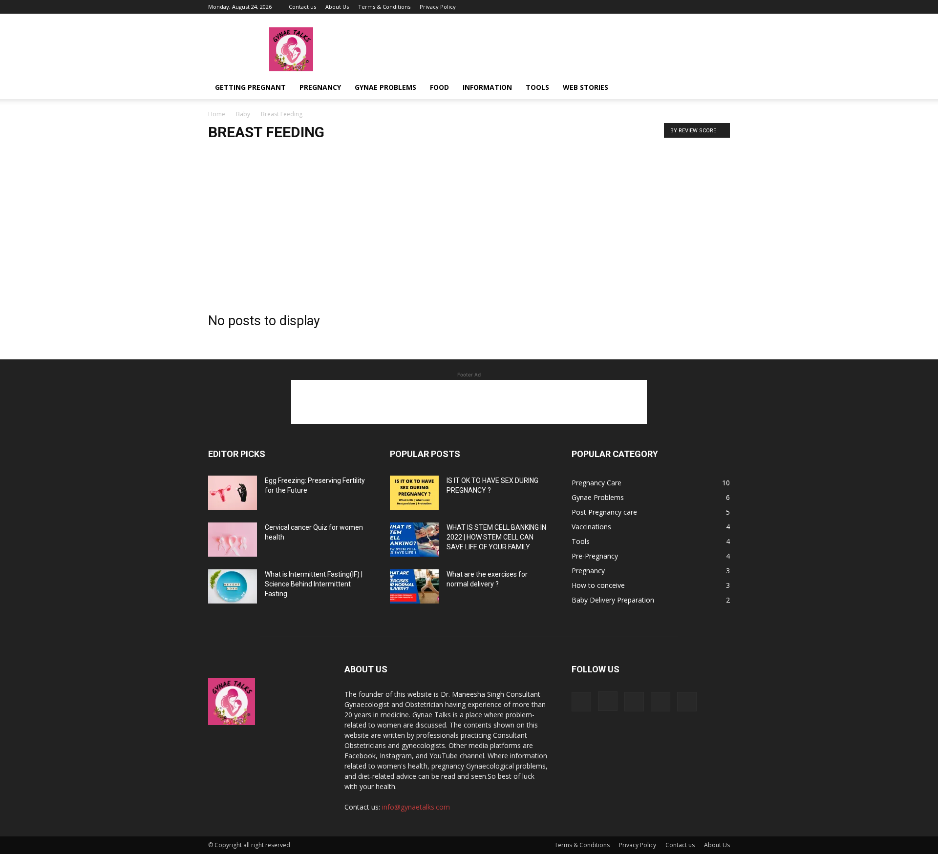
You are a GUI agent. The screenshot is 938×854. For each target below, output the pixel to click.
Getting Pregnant (250, 87)
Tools (537, 87)
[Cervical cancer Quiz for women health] (232, 539)
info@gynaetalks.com (416, 807)
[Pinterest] (706, 7)
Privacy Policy (438, 6)
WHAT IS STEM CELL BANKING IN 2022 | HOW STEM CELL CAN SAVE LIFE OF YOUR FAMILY (496, 537)
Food (439, 87)
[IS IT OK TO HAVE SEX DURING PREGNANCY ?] (414, 493)
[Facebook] (658, 7)
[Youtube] (722, 7)
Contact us (302, 6)
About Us (337, 6)
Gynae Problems (385, 87)
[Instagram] (674, 7)
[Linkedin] (690, 7)
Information (487, 87)
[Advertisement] (469, 223)
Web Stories (585, 87)
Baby (243, 114)
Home (216, 114)
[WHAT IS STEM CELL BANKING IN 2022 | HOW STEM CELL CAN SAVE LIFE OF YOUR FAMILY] (414, 539)
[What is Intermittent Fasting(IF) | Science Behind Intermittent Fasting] (232, 586)
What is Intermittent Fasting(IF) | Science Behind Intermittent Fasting (313, 584)
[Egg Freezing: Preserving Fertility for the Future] (232, 493)
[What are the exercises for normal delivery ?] (414, 586)
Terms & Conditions (384, 6)
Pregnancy (320, 87)
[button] (718, 88)
